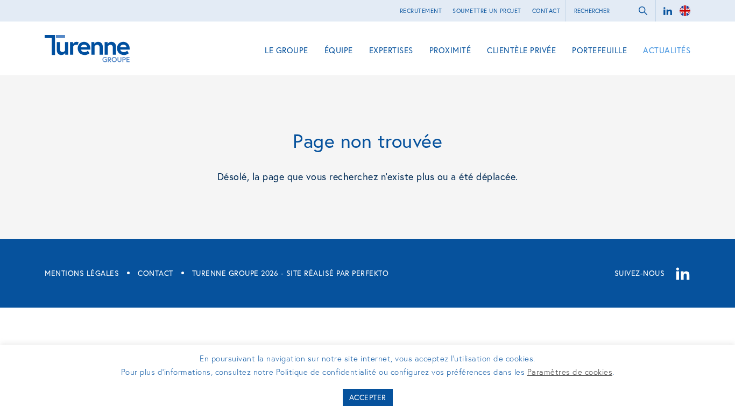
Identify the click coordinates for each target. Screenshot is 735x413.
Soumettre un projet (487, 11)
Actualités (666, 50)
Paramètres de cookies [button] (570, 371)
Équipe (338, 50)
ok (643, 11)
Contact (546, 11)
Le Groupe (286, 50)
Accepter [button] (367, 397)
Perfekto (370, 273)
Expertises (391, 50)
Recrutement (421, 11)
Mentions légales (82, 273)
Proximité (450, 50)
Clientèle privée (521, 50)
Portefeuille (599, 50)
